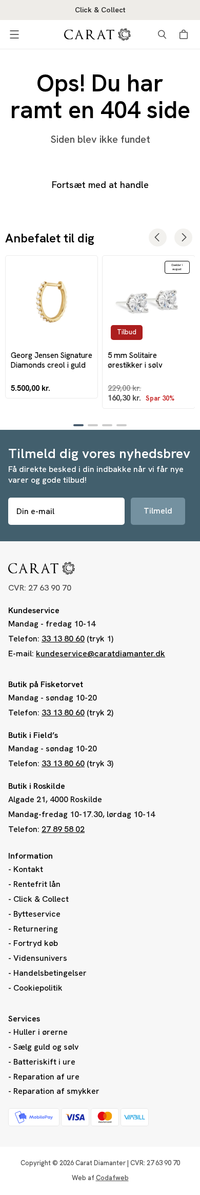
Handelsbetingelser (50, 973)
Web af (100, 1177)
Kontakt (28, 869)
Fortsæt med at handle (100, 185)
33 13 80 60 (63, 638)
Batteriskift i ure (44, 1061)
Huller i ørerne (40, 1032)
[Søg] (162, 34)
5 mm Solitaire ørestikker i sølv (135, 360)
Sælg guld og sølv (45, 1046)
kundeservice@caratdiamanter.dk (100, 653)
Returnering (35, 928)
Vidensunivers (40, 958)
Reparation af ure (46, 1076)
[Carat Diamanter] (97, 34)
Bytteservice (37, 913)
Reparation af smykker (56, 1091)
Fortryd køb (35, 943)
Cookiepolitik (38, 987)
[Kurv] (185, 34)
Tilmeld (158, 510)
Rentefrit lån (37, 884)
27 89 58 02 (63, 829)
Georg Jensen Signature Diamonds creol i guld (51, 360)
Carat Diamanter (100, 1163)
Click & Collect (41, 899)
